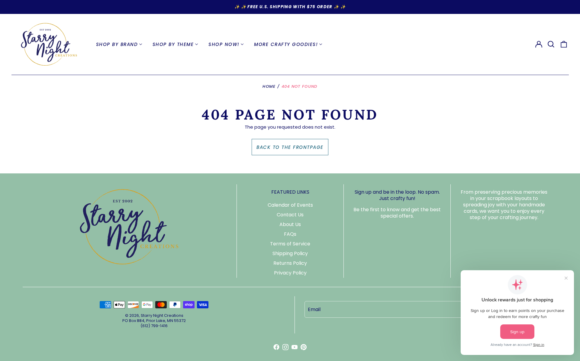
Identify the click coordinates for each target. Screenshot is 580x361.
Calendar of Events (290, 205)
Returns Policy (290, 263)
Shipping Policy (290, 253)
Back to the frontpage (290, 147)
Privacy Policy (290, 272)
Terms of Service (290, 243)
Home (269, 86)
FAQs (290, 234)
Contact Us (290, 214)
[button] (551, 44)
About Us (290, 224)
